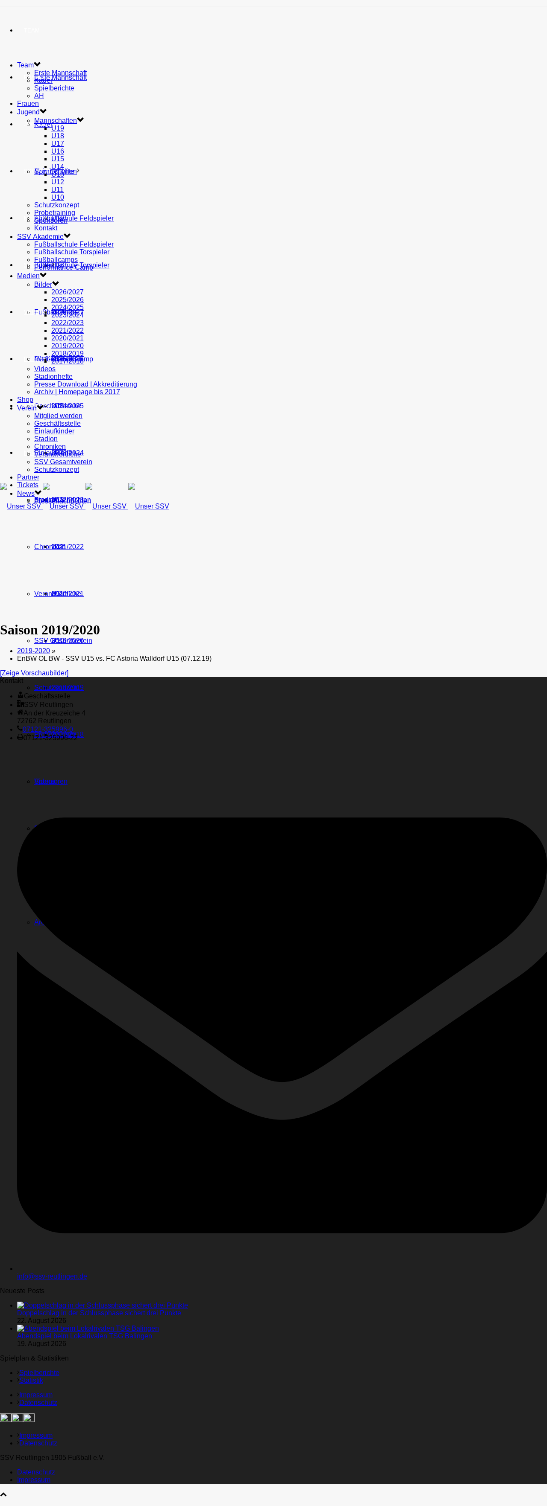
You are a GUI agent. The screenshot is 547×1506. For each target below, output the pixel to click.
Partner (37, 359)
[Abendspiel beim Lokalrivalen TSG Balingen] (88, 1328)
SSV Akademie (40, 236)
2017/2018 (67, 361)
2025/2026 (67, 299)
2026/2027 (67, 292)
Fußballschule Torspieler (71, 252)
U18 (57, 136)
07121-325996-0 (48, 729)
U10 (57, 197)
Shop (32, 265)
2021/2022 (67, 546)
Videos (45, 368)
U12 (57, 182)
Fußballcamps (56, 259)
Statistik (31, 1380)
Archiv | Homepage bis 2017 (77, 391)
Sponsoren (51, 220)
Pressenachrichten (62, 501)
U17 (57, 143)
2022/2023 (67, 322)
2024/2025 (67, 307)
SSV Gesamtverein (63, 640)
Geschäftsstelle (57, 406)
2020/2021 (67, 338)
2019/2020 (67, 345)
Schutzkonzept (56, 687)
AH (39, 95)
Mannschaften (55, 120)
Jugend (35, 124)
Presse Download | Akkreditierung (85, 384)
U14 (57, 166)
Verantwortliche (57, 593)
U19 (57, 128)
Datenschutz (38, 1402)
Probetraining (54, 212)
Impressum (36, 1394)
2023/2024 (67, 315)
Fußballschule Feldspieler (74, 218)
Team (32, 30)
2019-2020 (33, 650)
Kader (43, 80)
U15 (57, 159)
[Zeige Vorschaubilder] (34, 673)
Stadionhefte (53, 376)
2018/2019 (67, 353)
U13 (57, 174)
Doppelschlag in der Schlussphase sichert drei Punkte (99, 1313)
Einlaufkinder (54, 431)
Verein (34, 312)
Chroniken (50, 546)
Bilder (43, 284)
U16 (57, 151)
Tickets (27, 484)
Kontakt (45, 228)
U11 (57, 189)
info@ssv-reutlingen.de (52, 1276)
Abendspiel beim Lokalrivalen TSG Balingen (84, 1336)
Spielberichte (54, 88)
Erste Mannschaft (60, 77)
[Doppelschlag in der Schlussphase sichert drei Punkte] (102, 1305)
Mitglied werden (58, 415)
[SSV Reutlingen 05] (84, 506)
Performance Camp (63, 267)
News (32, 453)
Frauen (28, 103)
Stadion (46, 438)
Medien (28, 275)
